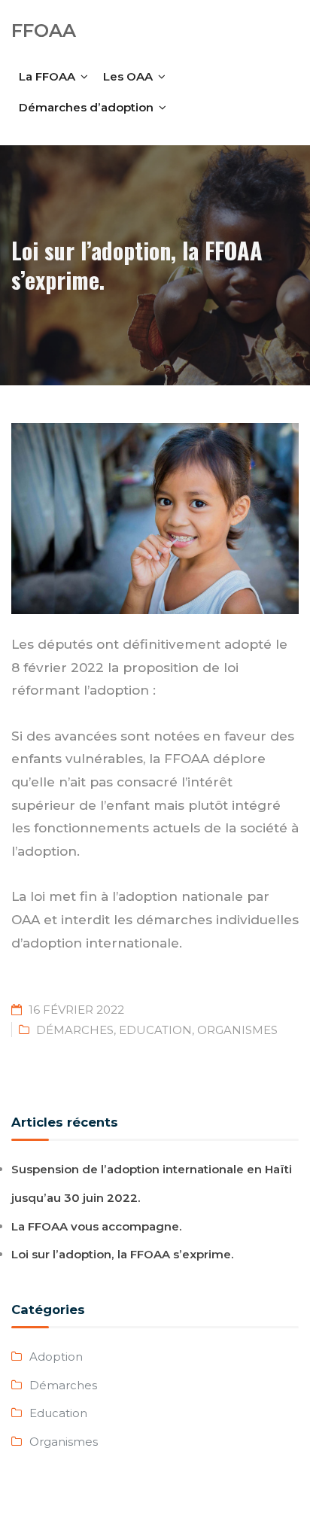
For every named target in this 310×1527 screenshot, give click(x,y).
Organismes (237, 1030)
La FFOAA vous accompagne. (96, 1226)
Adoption (56, 1356)
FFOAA (43, 30)
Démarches (75, 1030)
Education (155, 1030)
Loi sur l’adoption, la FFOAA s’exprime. (122, 1254)
